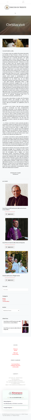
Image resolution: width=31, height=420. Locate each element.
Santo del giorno (15, 402)
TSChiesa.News (5, 301)
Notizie (4, 298)
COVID (4, 300)
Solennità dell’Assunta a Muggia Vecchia (11, 275)
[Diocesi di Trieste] (15, 7)
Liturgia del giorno (15, 407)
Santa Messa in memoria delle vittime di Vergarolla (13, 242)
